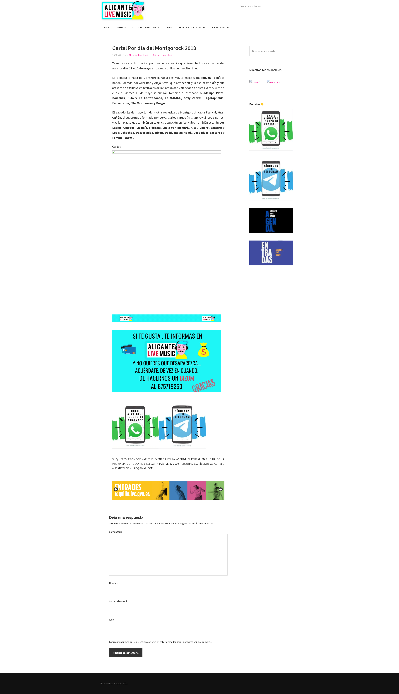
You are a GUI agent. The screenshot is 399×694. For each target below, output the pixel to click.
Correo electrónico (120, 601)
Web (111, 619)
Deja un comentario (162, 55)
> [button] (220, 489)
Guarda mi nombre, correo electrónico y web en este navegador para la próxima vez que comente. (160, 641)
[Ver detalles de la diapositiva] (168, 490)
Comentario (116, 531)
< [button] (116, 489)
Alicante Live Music (123, 10)
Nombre (114, 583)
